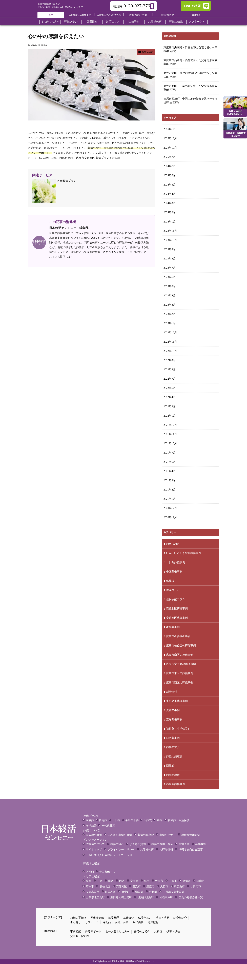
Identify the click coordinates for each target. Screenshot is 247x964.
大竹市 (164, 886)
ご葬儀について (95, 844)
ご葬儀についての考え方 (109, 14)
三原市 (173, 880)
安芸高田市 (92, 891)
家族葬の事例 (94, 834)
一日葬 (116, 820)
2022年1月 (169, 415)
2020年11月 (170, 517)
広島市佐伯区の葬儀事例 (181, 645)
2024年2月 (169, 212)
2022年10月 (170, 351)
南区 (110, 880)
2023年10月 (170, 240)
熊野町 (153, 891)
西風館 (44, 45)
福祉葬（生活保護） (178, 728)
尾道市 (187, 880)
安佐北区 (105, 886)
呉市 (146, 880)
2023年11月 (170, 230)
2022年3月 (169, 406)
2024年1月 (169, 221)
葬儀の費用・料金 (138, 14)
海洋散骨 (91, 825)
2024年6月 (169, 175)
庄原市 (150, 886)
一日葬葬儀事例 (175, 562)
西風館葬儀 (173, 774)
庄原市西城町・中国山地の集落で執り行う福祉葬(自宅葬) (190, 100)
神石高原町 (166, 897)
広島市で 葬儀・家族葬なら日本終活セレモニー (133, 961)
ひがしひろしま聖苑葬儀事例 (183, 553)
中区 (99, 880)
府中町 (125, 891)
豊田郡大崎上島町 (121, 897)
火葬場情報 (166, 849)
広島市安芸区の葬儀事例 (181, 664)
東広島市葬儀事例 (177, 701)
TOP (51, 14)
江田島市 (110, 891)
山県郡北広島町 (95, 897)
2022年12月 (170, 332)
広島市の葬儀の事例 (178, 636)
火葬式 (148, 820)
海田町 (139, 891)
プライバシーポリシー (121, 849)
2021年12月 (170, 424)
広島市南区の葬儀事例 (179, 654)
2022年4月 (169, 397)
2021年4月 (169, 471)
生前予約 (184, 844)
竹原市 (159, 880)
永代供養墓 (108, 825)
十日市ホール (107, 871)
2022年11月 (170, 341)
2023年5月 (169, 286)
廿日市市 (195, 886)
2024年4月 (169, 193)
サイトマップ (94, 849)
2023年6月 (169, 277)
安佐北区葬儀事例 (177, 608)
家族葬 (116, 157)
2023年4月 (169, 295)
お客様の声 (35, 45)
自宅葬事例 (173, 737)
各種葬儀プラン (66, 180)
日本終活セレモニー (62, 7)
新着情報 (171, 691)
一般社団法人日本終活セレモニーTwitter (110, 855)
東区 (88, 880)
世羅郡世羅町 (146, 897)
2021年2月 (169, 489)
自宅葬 (103, 820)
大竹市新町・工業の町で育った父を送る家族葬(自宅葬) (190, 88)
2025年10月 (170, 147)
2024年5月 (169, 184)
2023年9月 (169, 249)
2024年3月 (169, 203)
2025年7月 (169, 156)
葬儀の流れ (117, 844)
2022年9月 (169, 360)
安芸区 (134, 880)
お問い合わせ (167, 14)
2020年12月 (170, 508)
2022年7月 (169, 378)
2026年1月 (169, 129)
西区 (122, 880)
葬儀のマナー (174, 747)
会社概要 (196, 14)
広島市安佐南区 (85, 157)
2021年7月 (169, 452)
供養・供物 (173, 931)
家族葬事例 (173, 627)
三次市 (137, 886)
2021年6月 (169, 461)
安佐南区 (121, 886)
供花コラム (173, 590)
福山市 (200, 880)
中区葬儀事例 (174, 571)
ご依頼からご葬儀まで (80, 14)
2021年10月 (170, 443)
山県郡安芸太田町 (173, 891)
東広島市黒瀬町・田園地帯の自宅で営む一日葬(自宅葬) (190, 49)
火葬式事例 (173, 710)
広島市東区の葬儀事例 (179, 673)
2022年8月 (169, 369)
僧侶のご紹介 (142, 931)
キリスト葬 (132, 820)
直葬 (159, 820)
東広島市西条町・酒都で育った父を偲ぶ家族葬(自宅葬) (190, 62)
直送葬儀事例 (174, 719)
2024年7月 (169, 166)
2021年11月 (170, 434)
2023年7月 (169, 267)
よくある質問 (138, 844)
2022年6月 (169, 387)
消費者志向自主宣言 (191, 849)
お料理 (158, 931)
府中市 (90, 886)
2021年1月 (169, 498)
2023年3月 (169, 304)
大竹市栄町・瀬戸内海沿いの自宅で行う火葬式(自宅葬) (190, 75)
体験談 (170, 580)
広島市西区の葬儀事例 (179, 682)
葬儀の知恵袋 (174, 756)
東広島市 (179, 886)
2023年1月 (169, 323)
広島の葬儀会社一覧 (191, 897)
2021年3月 (169, 480)
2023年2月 (169, 314)
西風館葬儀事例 (175, 784)
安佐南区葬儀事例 (177, 617)
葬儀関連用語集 (190, 834)
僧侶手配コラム (175, 599)
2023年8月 (169, 258)
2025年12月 (170, 138)
